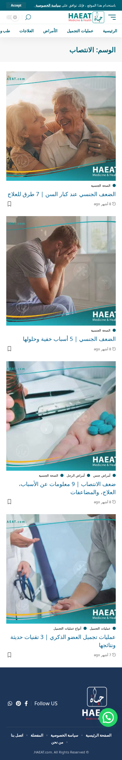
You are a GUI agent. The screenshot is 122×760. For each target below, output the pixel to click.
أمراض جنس (101, 475)
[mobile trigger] (110, 17)
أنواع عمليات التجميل (67, 628)
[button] (108, 717)
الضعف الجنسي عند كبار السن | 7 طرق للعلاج (62, 194)
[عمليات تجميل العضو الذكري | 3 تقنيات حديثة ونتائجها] (61, 569)
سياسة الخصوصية (48, 5)
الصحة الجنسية (100, 185)
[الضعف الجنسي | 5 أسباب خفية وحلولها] (61, 271)
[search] (28, 17)
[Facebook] (26, 703)
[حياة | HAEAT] (86, 17)
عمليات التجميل (100, 628)
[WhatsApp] (10, 703)
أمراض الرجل (76, 475)
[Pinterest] (18, 703)
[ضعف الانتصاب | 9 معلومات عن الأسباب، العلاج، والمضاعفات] (61, 416)
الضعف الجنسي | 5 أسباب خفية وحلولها (69, 338)
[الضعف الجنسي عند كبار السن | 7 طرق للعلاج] (61, 126)
